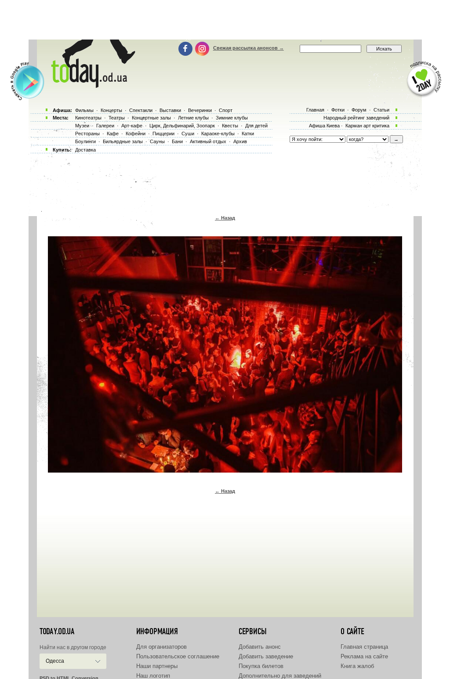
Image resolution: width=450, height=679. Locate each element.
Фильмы (84, 110)
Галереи (105, 125)
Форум (359, 109)
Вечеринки (200, 110)
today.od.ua (57, 631)
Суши (187, 133)
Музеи (82, 125)
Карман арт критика (367, 125)
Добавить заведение (266, 656)
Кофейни (135, 133)
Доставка (85, 149)
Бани (177, 141)
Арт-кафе (131, 125)
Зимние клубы (232, 117)
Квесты (230, 125)
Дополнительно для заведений (280, 675)
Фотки (338, 109)
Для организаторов (161, 646)
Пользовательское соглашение (177, 656)
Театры (117, 117)
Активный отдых (208, 141)
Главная (315, 109)
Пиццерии (163, 133)
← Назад (225, 217)
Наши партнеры (157, 666)
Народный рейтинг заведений (356, 117)
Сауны (157, 141)
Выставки (170, 110)
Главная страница (364, 646)
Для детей (256, 125)
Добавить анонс (260, 646)
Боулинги (85, 141)
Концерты (111, 110)
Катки (248, 133)
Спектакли (140, 110)
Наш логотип (153, 675)
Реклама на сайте (364, 656)
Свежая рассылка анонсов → (248, 48)
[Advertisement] (225, 20)
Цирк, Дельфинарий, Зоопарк (182, 125)
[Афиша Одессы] (91, 85)
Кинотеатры (88, 117)
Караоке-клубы (218, 133)
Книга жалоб (357, 666)
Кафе (113, 133)
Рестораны (87, 133)
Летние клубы (193, 117)
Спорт (225, 110)
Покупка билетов (261, 666)
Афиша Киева (324, 125)
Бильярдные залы (123, 141)
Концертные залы (151, 117)
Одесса (55, 661)
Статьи (381, 109)
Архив (240, 141)
